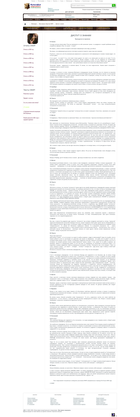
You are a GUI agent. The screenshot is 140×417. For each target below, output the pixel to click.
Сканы (61, 1)
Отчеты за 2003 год (28, 49)
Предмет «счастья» (28, 98)
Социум (71, 19)
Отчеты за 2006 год (28, 63)
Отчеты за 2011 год (28, 85)
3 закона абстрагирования (32, 27)
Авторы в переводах (32, 399)
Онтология (37, 19)
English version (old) (55, 404)
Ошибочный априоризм (101, 404)
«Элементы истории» (104, 27)
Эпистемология (47, 19)
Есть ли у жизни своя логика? (30, 102)
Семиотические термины (79, 404)
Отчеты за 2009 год (28, 76)
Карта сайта (96, 14)
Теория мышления (100, 402)
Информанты (109, 19)
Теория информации (101, 399)
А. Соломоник (30, 404)
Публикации (69, 1)
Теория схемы (76, 402)
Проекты (55, 1)
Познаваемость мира (78, 398)
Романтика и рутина (28, 94)
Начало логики (99, 401)
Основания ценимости (86, 27)
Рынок (77, 19)
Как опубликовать (70, 17)
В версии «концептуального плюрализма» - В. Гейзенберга (95, 9)
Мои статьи (53, 401)
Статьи (48, 1)
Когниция (63, 19)
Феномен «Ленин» (31, 401)
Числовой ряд (85, 19)
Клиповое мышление (78, 399)
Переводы (77, 1)
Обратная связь (54, 402)
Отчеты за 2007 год (28, 67)
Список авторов (31, 398)
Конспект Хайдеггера (78, 401)
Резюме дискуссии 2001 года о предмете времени (31, 119)
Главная (33, 1)
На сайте (68, 27)
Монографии (41, 1)
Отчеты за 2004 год (28, 54)
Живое (101, 19)
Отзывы (101, 1)
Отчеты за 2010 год (28, 80)
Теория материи (100, 398)
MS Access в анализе (50, 27)
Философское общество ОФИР (46, 24)
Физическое (94, 19)
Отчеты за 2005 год (28, 58)
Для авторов (69, 12)
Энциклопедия (86, 1)
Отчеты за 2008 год (28, 72)
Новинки (94, 1)
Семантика (56, 19)
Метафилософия (28, 19)
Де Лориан (30, 402)
